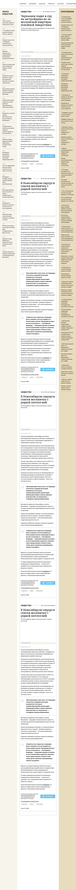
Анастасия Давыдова (49, 178)
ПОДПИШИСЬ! (49, 156)
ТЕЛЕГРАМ (39, 164)
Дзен (31, 164)
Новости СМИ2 (25, 168)
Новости (24, 164)
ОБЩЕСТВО (26, 11)
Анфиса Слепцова (50, 11)
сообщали (45, 144)
